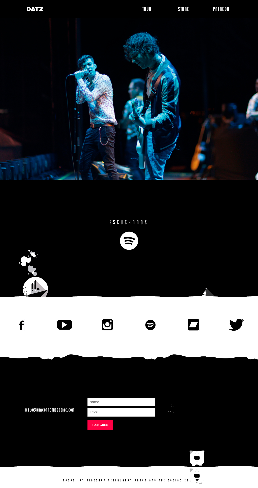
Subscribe (100, 424)
